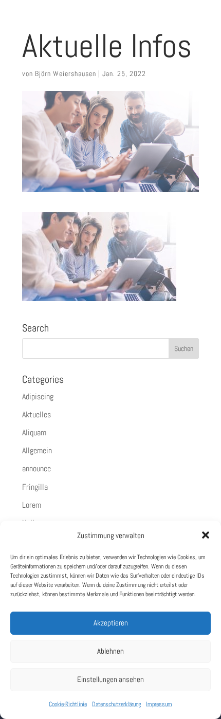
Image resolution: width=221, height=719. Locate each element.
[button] (205, 535)
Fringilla (35, 487)
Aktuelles (36, 414)
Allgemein (37, 450)
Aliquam (34, 432)
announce (36, 468)
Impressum (159, 704)
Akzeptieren (111, 623)
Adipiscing (37, 396)
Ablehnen (110, 651)
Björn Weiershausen (65, 73)
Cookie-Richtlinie (68, 704)
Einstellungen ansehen (110, 679)
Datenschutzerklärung (116, 704)
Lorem (31, 505)
